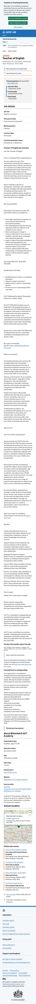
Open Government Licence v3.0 (13, 984)
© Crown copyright (18, 1000)
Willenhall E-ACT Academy (14, 816)
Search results (12, 51)
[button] (19, 827)
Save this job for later (13, 73)
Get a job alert (11, 894)
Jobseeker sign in (8, 920)
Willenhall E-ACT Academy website (16, 780)
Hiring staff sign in (9, 945)
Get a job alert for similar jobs (16, 69)
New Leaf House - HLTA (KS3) (15, 873)
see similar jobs (12, 83)
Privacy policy (14, 970)
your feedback (24, 45)
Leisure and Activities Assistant (16, 850)
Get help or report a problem (12, 959)
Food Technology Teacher (14, 883)
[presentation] (18, 827)
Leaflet (11, 842)
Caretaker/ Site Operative (14, 862)
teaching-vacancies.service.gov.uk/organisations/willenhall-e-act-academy (17, 789)
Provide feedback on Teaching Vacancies (16, 962)
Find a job (6, 924)
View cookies (18, 27)
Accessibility (23, 973)
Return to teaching (9, 930)
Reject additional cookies (18, 23)
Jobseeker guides (8, 927)
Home (4, 51)
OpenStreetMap (22, 842)
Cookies (5, 970)
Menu (5, 42)
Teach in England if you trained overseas (16, 934)
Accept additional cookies (18, 18)
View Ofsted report (10, 772)
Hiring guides (7, 948)
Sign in (5, 35)
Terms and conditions (10, 973)
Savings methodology (10, 975)
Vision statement (24, 975)
